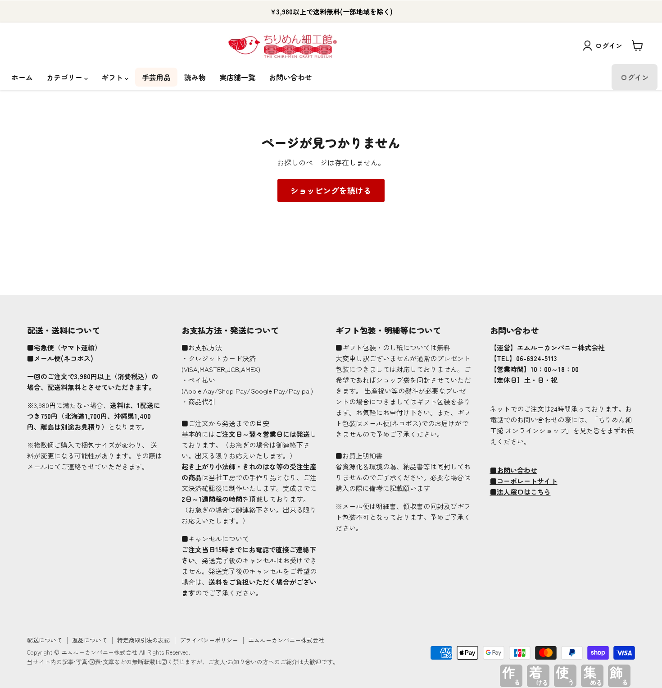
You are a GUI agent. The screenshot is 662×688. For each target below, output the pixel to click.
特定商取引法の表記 (143, 640)
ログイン (608, 45)
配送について (44, 640)
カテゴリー (65, 77)
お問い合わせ (290, 77)
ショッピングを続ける (331, 190)
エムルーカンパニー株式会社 (286, 640)
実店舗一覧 (237, 77)
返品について (89, 640)
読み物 (195, 77)
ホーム (22, 77)
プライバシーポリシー (209, 640)
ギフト (113, 77)
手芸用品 (156, 77)
